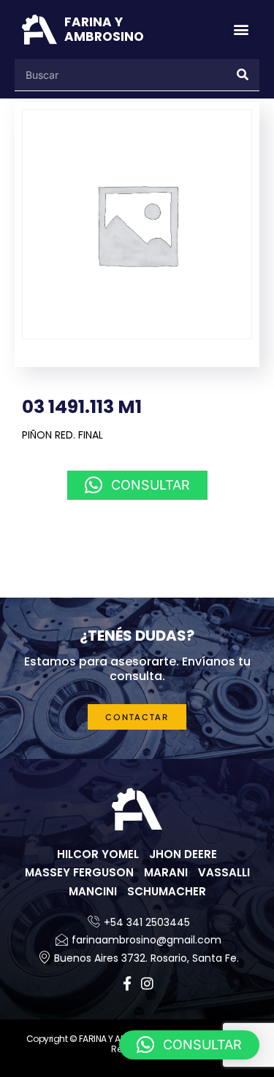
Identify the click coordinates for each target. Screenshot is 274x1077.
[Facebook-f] (127, 983)
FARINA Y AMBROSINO (104, 29)
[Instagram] (147, 983)
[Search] (243, 74)
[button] (241, 30)
